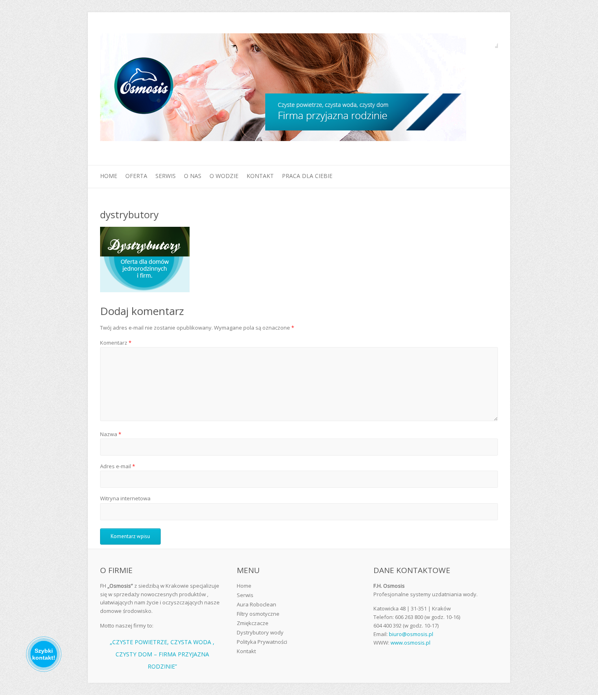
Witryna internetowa (125, 498)
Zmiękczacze (252, 623)
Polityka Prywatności (262, 641)
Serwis (165, 176)
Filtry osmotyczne (258, 613)
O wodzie (224, 176)
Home (108, 176)
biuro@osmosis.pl (411, 634)
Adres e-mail (117, 466)
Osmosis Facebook (492, 42)
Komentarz (115, 342)
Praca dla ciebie (307, 176)
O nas (192, 176)
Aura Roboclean (256, 604)
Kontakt (260, 176)
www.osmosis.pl (410, 642)
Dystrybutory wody (260, 632)
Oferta (136, 176)
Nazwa (110, 434)
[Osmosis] (283, 88)
